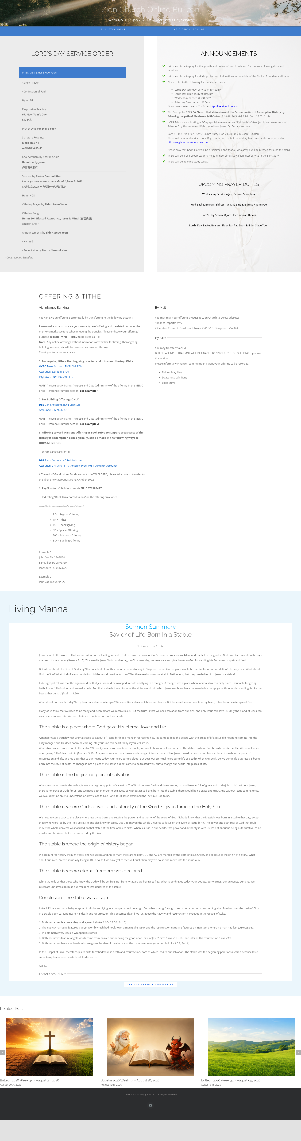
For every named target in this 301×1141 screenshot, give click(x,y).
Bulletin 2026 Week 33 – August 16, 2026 (130, 1080)
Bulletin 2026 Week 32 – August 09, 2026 (231, 1080)
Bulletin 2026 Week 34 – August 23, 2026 (29, 1080)
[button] (2, 1052)
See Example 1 (89, 390)
